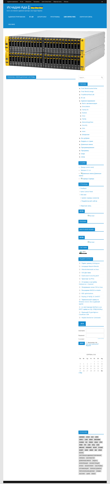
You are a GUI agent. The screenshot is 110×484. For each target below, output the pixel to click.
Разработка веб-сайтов (89, 201)
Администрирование (12, 1)
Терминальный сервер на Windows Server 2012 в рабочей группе (89, 302)
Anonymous (81, 437)
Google (96, 442)
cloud (86, 439)
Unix (83, 128)
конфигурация (94, 463)
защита (94, 460)
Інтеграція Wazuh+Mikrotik (90, 266)
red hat (95, 447)
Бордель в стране (87, 141)
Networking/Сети (87, 122)
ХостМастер (90, 458)
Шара (83, 154)
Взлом (81, 452)
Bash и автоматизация (89, 103)
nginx (98, 445)
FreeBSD (91, 442)
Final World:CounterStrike (89, 88)
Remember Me (92, 343)
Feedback (83, 188)
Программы (36, 1)
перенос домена (95, 468)
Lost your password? (92, 344)
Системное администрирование (90, 455)
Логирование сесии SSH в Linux (92, 287)
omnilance (81, 447)
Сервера (91, 179)
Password (81, 335)
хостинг (82, 473)
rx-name (100, 447)
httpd (101, 442)
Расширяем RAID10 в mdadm (91, 290)
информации (83, 463)
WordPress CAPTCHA (101, 338)
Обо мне (66, 1)
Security (84, 125)
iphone (80, 445)
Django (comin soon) (87, 167)
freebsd (84, 113)
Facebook (81, 442)
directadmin (97, 439)
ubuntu (91, 450)
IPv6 (85, 445)
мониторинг (89, 466)
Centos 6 (81, 439)
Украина (82, 458)
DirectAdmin (86, 106)
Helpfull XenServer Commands (91, 318)
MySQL (84, 119)
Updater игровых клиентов (90, 198)
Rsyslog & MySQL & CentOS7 (91, 296)
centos (96, 437)
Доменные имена (87, 144)
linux (83, 116)
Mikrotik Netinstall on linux (90, 269)
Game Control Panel (46, 1)
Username (81, 331)
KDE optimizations (87, 293)
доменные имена (85, 460)
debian (90, 439)
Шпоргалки (28, 1)
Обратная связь (57, 1)
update (100, 450)
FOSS (86, 442)
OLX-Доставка (86, 273)
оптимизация (84, 468)
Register (88, 345)
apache (88, 437)
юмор (83, 157)
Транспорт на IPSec (88, 279)
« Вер (80, 373)
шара (88, 473)
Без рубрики (85, 138)
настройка (98, 466)
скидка (98, 471)
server (86, 450)
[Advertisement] (91, 402)
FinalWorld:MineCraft (87, 95)
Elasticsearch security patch (90, 276)
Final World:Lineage (87, 91)
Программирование (87, 147)
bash (92, 437)
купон (81, 466)
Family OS (85, 110)
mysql (93, 445)
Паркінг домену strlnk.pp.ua (90, 263)
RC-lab (21, 1)
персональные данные (87, 471)
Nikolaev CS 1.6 (86, 170)
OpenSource (88, 447)
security (81, 450)
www (83, 131)
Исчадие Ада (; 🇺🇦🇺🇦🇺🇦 (25, 7)
